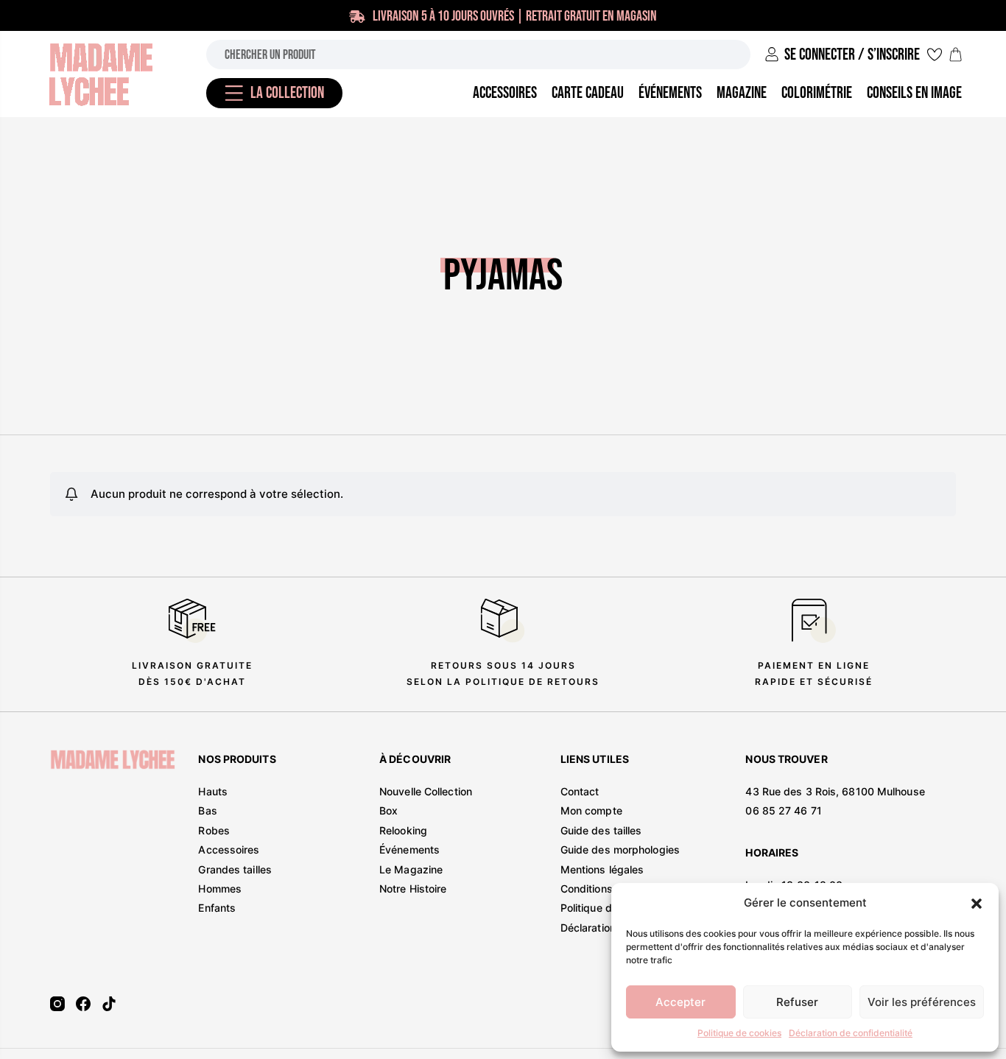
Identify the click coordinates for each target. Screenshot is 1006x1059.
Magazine (742, 93)
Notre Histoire (412, 888)
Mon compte (591, 810)
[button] (976, 903)
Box (388, 810)
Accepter (680, 1002)
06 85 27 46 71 (783, 810)
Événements (409, 849)
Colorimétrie (816, 93)
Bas (207, 810)
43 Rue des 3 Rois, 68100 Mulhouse (834, 791)
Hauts (213, 791)
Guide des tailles (601, 830)
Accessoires (228, 849)
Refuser (797, 1002)
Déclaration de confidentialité (850, 1032)
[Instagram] (57, 1003)
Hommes (220, 888)
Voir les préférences (922, 1002)
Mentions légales (602, 869)
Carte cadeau (588, 93)
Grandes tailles (235, 869)
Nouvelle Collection (425, 791)
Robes (214, 830)
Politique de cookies (739, 1032)
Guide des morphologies (620, 849)
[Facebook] (83, 1003)
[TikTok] (109, 1003)
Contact (579, 791)
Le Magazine (411, 869)
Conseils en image (914, 93)
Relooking (403, 830)
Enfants (217, 907)
